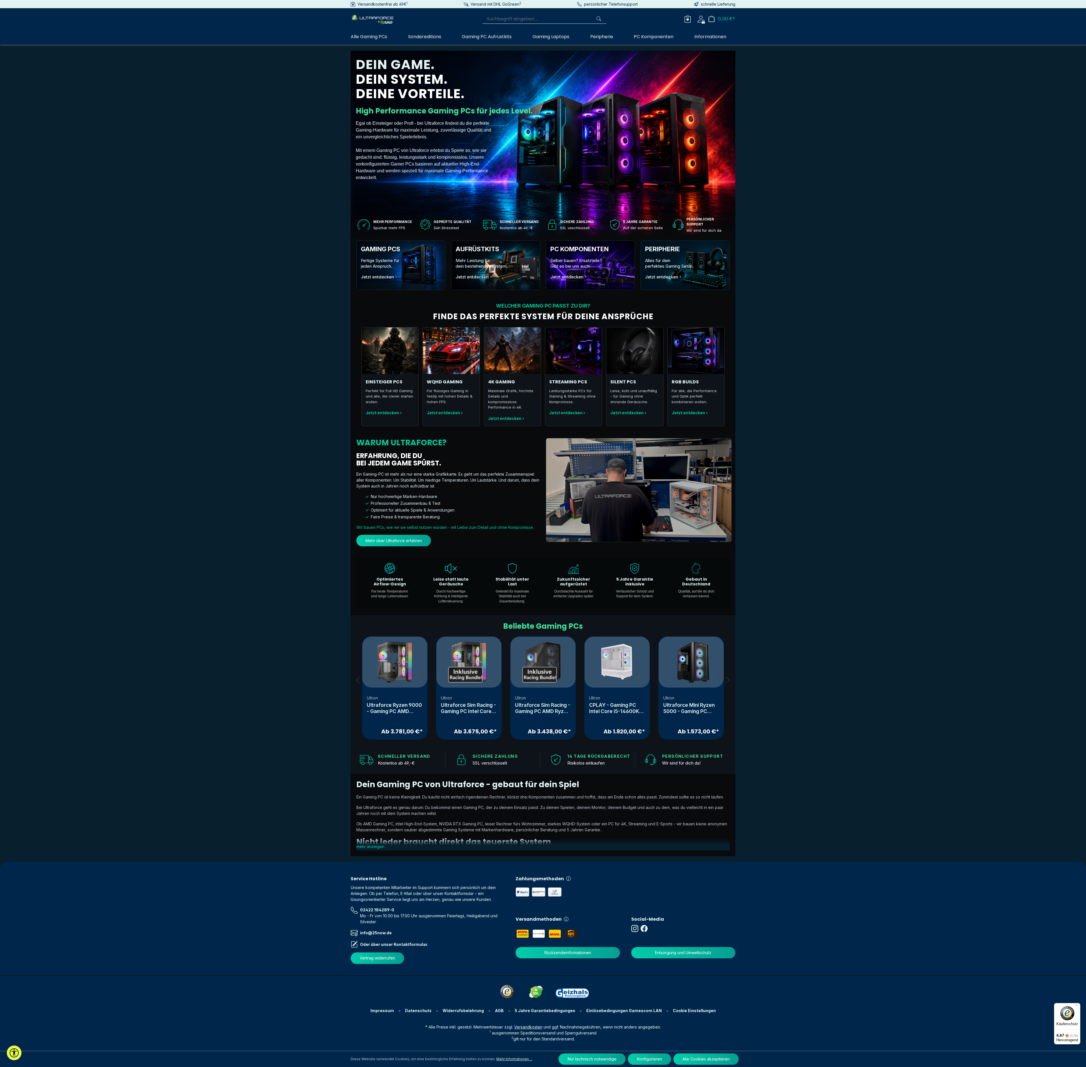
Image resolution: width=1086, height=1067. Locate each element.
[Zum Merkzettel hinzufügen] (417, 677)
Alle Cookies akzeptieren (706, 1059)
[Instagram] (636, 928)
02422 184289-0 (377, 909)
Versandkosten (528, 1027)
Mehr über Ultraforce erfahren (393, 540)
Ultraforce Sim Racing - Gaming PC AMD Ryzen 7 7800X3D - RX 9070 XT (542, 708)
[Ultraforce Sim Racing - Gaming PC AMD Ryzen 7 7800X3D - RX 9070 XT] (543, 662)
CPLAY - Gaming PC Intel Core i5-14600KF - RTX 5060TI (615, 708)
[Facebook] (645, 928)
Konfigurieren (649, 1059)
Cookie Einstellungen (694, 1010)
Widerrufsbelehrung (463, 1010)
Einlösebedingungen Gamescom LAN (624, 1010)
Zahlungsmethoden (540, 878)
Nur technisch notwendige (592, 1059)
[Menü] (1077, 1006)
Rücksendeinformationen (567, 952)
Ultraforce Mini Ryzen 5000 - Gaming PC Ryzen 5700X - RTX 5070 (689, 708)
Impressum (382, 1010)
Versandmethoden (539, 919)
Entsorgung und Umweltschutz (683, 952)
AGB (499, 1010)
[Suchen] (599, 19)
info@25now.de (376, 932)
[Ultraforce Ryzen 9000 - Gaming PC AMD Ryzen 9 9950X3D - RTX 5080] (395, 662)
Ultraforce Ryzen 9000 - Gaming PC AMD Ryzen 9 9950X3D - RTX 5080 (394, 708)
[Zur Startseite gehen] (379, 17)
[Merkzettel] (688, 18)
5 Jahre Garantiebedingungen (545, 1010)
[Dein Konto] (701, 18)
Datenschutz (418, 1010)
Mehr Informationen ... (514, 1059)
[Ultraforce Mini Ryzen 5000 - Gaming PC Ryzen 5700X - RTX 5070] (691, 662)
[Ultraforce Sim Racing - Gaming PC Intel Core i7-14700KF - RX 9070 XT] (469, 662)
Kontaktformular (410, 944)
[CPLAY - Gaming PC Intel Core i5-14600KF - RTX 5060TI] (617, 662)
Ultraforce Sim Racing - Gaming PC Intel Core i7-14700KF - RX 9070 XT (468, 708)
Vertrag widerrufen (377, 958)
